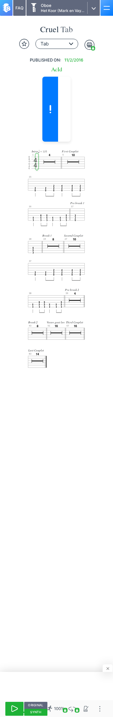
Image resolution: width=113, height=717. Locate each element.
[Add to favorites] (24, 44)
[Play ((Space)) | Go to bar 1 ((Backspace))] (14, 709)
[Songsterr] (6, 8)
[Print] (89, 45)
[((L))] (72, 708)
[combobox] (56, 44)
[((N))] (86, 708)
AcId (56, 69)
